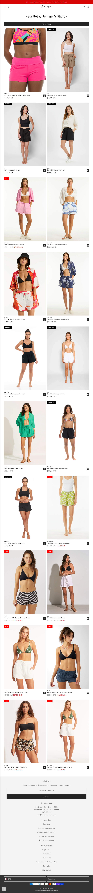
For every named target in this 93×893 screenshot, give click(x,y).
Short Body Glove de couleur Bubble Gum (17, 95)
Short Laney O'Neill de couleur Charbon (59, 692)
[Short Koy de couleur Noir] (25, 134)
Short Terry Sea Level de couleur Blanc (16, 692)
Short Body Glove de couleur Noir (14, 394)
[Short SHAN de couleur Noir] (68, 134)
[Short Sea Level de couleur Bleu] (68, 209)
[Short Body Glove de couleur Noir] (25, 358)
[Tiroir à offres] (9, 6)
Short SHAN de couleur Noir (56, 170)
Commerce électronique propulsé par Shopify (47, 890)
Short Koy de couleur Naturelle (56, 95)
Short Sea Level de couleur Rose (14, 245)
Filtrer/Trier (46, 24)
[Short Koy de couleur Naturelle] (68, 60)
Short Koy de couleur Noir (12, 170)
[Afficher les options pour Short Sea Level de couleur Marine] (88, 319)
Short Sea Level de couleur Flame (14, 319)
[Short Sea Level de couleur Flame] (25, 284)
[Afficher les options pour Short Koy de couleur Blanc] (88, 394)
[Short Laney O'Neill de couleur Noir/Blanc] (25, 582)
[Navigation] (4, 6)
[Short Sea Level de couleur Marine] (68, 284)
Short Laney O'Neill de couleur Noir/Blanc (17, 618)
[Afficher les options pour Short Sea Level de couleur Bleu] (88, 245)
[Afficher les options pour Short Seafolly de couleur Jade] (44, 469)
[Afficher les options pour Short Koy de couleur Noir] (44, 170)
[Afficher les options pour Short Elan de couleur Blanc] (88, 618)
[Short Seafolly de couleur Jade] (25, 433)
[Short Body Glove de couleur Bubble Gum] (25, 60)
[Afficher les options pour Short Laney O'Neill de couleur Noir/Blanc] (44, 618)
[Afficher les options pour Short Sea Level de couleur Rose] (44, 245)
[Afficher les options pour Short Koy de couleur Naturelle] (88, 96)
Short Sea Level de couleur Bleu (57, 245)
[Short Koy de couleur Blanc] (68, 358)
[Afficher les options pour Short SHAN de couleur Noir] (88, 170)
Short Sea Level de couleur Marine (58, 319)
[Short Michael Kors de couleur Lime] (68, 507)
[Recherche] (84, 6)
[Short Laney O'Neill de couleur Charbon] (68, 657)
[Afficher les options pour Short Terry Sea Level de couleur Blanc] (44, 693)
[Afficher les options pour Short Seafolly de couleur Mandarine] (44, 767)
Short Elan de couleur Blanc (55, 618)
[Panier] (88, 6)
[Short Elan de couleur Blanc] (68, 582)
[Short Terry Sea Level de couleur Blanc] (25, 657)
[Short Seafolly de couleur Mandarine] (25, 731)
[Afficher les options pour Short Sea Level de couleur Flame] (44, 319)
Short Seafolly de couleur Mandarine (15, 767)
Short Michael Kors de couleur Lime (58, 543)
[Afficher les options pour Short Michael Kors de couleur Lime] (88, 543)
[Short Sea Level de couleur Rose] (25, 209)
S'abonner (46, 797)
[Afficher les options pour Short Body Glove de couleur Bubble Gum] (44, 96)
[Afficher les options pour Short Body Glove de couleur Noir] (44, 394)
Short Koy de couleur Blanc (55, 394)
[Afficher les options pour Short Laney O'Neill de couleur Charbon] (88, 693)
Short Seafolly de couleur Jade (13, 468)
